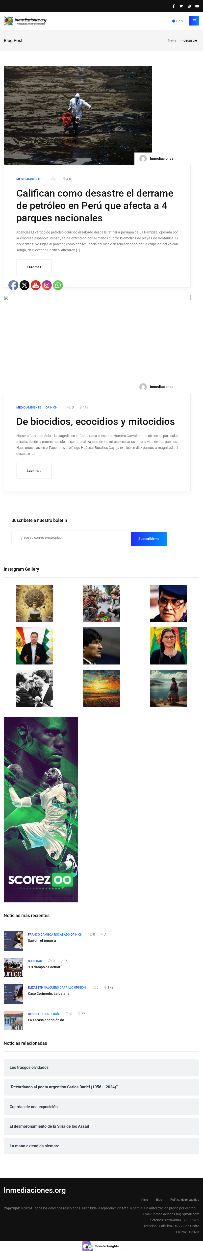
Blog (159, 1199)
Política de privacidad (184, 1199)
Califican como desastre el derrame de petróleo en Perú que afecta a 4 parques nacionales (94, 205)
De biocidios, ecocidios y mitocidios (95, 421)
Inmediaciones (161, 158)
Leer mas (34, 267)
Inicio (144, 1199)
